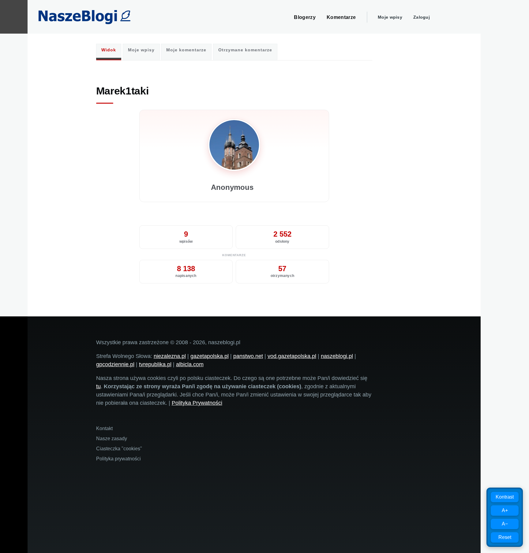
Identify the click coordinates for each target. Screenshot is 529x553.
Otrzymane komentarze (245, 49)
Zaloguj (421, 17)
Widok (108, 49)
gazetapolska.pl (209, 356)
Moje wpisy (390, 17)
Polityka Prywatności (197, 403)
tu (98, 386)
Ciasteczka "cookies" (119, 448)
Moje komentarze (186, 49)
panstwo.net (248, 356)
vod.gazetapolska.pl (292, 356)
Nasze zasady (111, 438)
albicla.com (190, 364)
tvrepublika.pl (155, 364)
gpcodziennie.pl (115, 364)
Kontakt (104, 428)
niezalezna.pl (170, 356)
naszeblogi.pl (337, 356)
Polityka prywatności (118, 458)
